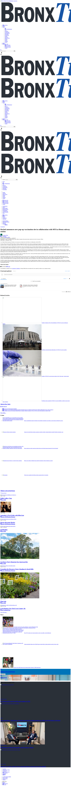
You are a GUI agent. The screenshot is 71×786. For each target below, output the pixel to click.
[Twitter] (6, 224)
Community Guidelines (16, 268)
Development (7, 33)
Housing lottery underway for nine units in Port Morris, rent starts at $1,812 (22, 627)
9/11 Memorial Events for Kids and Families (15, 701)
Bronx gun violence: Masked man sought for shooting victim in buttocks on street (38, 460)
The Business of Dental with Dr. (17, 747)
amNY (4, 207)
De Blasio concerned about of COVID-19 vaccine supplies (54, 349)
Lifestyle (6, 37)
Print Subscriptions (6, 221)
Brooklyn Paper (5, 209)
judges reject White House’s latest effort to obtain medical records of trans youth (41, 644)
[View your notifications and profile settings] (1, 53)
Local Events (8, 45)
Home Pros (6, 783)
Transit (6, 42)
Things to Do (5, 44)
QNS (3, 213)
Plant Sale (3, 602)
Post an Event (8, 46)
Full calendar (3, 674)
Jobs (4, 26)
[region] (35, 281)
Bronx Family (5, 208)
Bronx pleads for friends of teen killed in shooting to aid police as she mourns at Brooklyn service (43, 420)
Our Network (5, 206)
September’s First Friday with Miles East (12, 516)
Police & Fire (7, 38)
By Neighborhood (9, 29)
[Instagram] (7, 224)
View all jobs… (3, 412)
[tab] (3, 279)
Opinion (6, 41)
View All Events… (3, 612)
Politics (6, 39)
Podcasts (4, 223)
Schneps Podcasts (3, 745)
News (4, 27)
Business (6, 31)
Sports (6, 40)
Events (4, 784)
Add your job (4, 406)
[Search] (0, 49)
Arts (5, 30)
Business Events (8, 47)
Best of (4, 43)
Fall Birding (3, 530)
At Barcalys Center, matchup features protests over (23, 766)
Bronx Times (5, 235)
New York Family (3, 699)
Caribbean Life (5, 211)
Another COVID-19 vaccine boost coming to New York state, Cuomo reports (55, 376)
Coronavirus (7, 32)
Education (6, 34)
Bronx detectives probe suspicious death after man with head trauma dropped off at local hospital (41, 448)
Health (6, 36)
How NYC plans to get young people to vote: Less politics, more (37, 632)
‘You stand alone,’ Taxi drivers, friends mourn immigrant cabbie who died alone (30, 720)
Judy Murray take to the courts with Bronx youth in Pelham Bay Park (26, 626)
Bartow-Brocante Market (7, 523)
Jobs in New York (5, 404)
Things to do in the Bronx (7, 490)
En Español (7, 35)
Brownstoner (5, 210)
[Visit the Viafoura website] (68, 291)
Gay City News (5, 212)
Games (6, 48)
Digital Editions (5, 220)
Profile (9, 266)
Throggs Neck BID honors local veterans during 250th (27, 667)
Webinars (4, 222)
